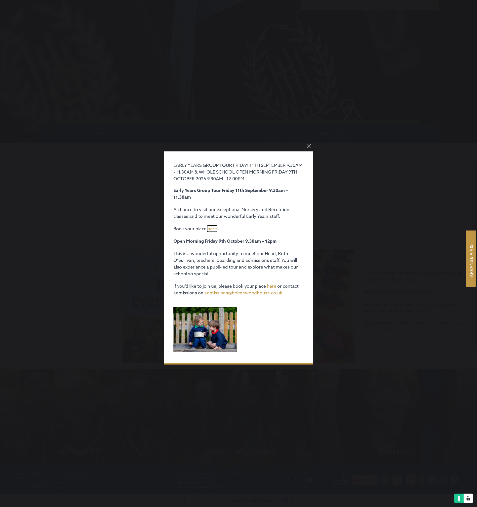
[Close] (309, 146)
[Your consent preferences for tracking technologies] (468, 498)
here (212, 228)
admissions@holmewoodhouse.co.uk (243, 293)
